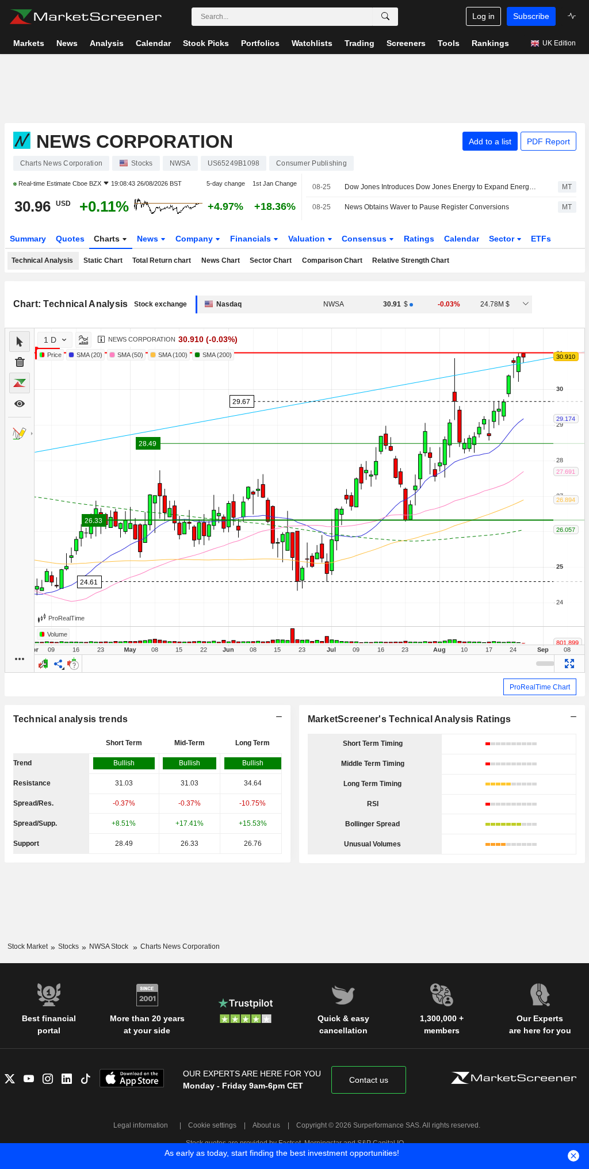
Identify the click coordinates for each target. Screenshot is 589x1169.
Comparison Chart (332, 260)
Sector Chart (271, 260)
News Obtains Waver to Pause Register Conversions (427, 207)
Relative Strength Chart (410, 260)
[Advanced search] (385, 16)
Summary (28, 238)
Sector (503, 238)
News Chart (220, 260)
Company (195, 238)
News (148, 238)
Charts (108, 238)
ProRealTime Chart (540, 687)
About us (266, 1125)
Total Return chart (161, 260)
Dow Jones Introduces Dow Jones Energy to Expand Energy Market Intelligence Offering (441, 187)
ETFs (541, 238)
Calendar (461, 238)
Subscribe (531, 16)
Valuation (307, 238)
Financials (251, 238)
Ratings (419, 238)
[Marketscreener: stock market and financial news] (85, 16)
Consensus (365, 238)
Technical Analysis (42, 260)
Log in (483, 16)
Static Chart (103, 260)
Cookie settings (212, 1125)
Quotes (70, 238)
